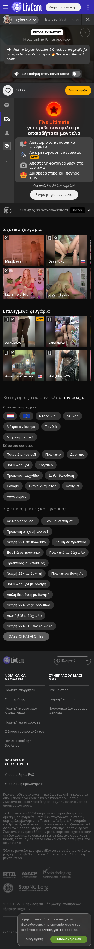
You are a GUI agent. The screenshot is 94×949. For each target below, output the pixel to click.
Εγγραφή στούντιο (63, 699)
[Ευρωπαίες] (26, 416)
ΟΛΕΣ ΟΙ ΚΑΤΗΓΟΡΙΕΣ (26, 636)
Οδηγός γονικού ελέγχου (24, 731)
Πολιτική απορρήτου (20, 690)
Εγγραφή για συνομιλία (54, 195)
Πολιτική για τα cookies (22, 722)
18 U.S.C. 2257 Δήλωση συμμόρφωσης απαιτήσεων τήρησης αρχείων (42, 906)
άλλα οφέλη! (63, 186)
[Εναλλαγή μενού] (5, 7)
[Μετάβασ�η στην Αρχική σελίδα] (13, 660)
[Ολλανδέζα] (10, 416)
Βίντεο (55, 19)
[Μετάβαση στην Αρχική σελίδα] (28, 7)
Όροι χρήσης (15, 699)
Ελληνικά (68, 661)
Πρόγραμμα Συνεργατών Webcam (68, 711)
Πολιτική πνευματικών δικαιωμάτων (21, 711)
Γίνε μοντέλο (59, 690)
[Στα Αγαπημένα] (8, 90)
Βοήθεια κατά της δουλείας (18, 743)
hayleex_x (73, 397)
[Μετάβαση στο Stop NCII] (33, 888)
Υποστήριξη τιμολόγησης (24, 784)
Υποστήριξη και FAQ (19, 775)
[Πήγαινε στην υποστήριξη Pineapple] (8, 888)
